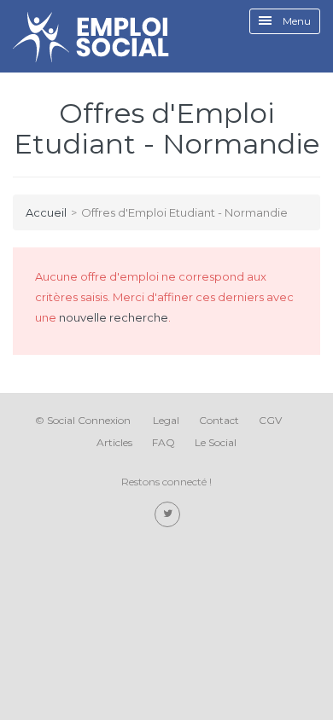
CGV (270, 420)
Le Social (216, 442)
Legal (166, 420)
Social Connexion (89, 420)
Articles (114, 442)
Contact (219, 420)
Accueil (46, 212)
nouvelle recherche (113, 317)
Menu (295, 21)
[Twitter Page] (167, 514)
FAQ (163, 442)
